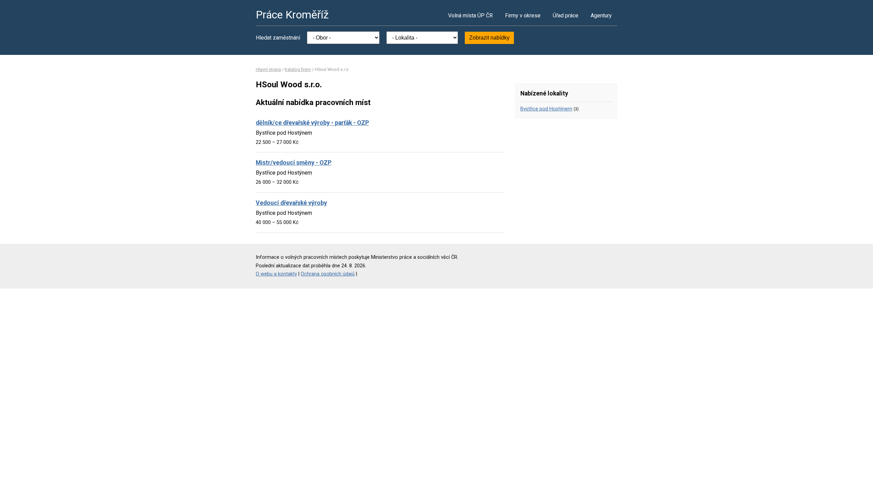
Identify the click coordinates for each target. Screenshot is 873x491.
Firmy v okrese (523, 15)
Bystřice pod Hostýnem (546, 109)
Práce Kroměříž (292, 14)
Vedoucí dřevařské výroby (291, 202)
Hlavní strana (268, 69)
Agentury (601, 15)
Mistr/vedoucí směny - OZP (293, 162)
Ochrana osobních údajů (328, 274)
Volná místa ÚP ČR (470, 15)
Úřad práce (565, 15)
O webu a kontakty (276, 274)
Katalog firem (298, 69)
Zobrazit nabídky (489, 38)
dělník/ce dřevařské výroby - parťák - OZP (312, 122)
